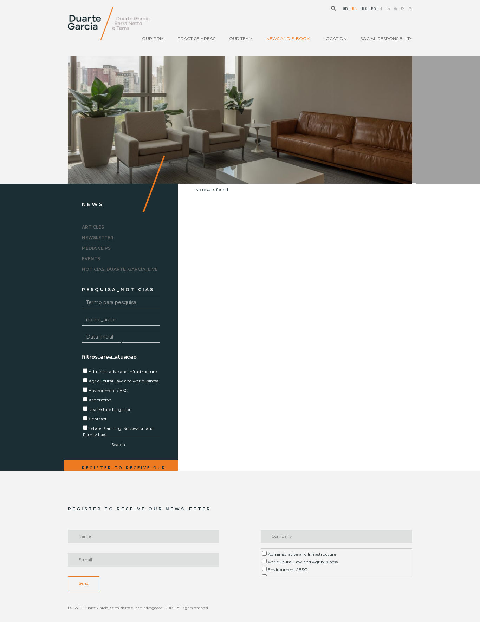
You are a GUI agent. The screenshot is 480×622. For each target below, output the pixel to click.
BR (345, 9)
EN (354, 9)
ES (364, 9)
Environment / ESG (287, 569)
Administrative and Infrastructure (301, 554)
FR (373, 9)
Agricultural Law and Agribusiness (302, 561)
